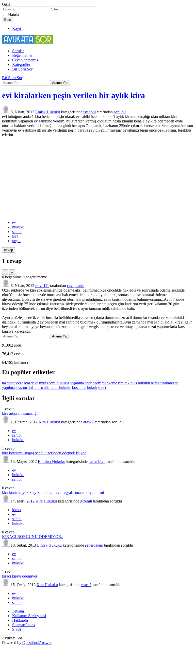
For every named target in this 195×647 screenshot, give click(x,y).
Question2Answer (37, 642)
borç (88, 383)
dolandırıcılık (38, 387)
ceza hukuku (58, 383)
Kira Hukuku (49, 422)
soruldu (120, 112)
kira (15, 236)
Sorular (18, 51)
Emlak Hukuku (47, 112)
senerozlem (94, 545)
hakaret (168, 383)
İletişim (18, 611)
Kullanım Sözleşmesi (29, 616)
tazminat (8, 383)
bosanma (79, 387)
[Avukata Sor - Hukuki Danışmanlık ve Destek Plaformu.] (27, 42)
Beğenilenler (22, 55)
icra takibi (126, 383)
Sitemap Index (23, 625)
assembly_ (97, 461)
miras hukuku (60, 387)
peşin (16, 241)
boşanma (77, 383)
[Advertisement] (97, 178)
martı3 (86, 585)
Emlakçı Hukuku (51, 461)
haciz (96, 383)
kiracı (16, 510)
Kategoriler (21, 64)
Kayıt (16, 28)
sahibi (17, 231)
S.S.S (16, 629)
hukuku (18, 227)
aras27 (88, 422)
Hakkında (20, 620)
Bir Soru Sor (22, 69)
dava (34, 383)
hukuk (92, 387)
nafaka (156, 383)
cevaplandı (75, 285)
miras (43, 383)
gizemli (86, 501)
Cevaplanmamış (25, 60)
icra (27, 383)
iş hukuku (142, 383)
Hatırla (13, 14)
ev (14, 222)
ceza (19, 383)
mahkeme (109, 383)
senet (102, 387)
